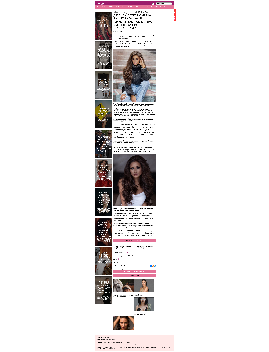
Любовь (137, 6)
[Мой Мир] (155, 266)
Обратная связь (101, 339)
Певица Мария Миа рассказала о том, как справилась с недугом (143, 295)
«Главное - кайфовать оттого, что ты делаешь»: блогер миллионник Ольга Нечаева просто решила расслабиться (123, 295)
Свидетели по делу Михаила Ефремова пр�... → (145, 247)
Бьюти (123, 6)
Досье (170, 6)
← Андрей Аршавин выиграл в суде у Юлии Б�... (122, 247)
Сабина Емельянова (117, 331)
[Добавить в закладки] (175, 15)
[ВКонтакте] (151, 266)
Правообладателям (111, 339)
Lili (118, 259)
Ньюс (98, 6)
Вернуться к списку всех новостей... (134, 271)
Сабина (126, 252)
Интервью (158, 6)
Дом (143, 6)
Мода (117, 6)
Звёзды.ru (102, 3)
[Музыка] (154, 4)
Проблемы (149, 6)
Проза (104, 6)
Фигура (130, 6)
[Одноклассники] (153, 266)
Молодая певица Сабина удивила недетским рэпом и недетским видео (143, 313)
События (110, 6)
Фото (165, 6)
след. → (141, 241)
